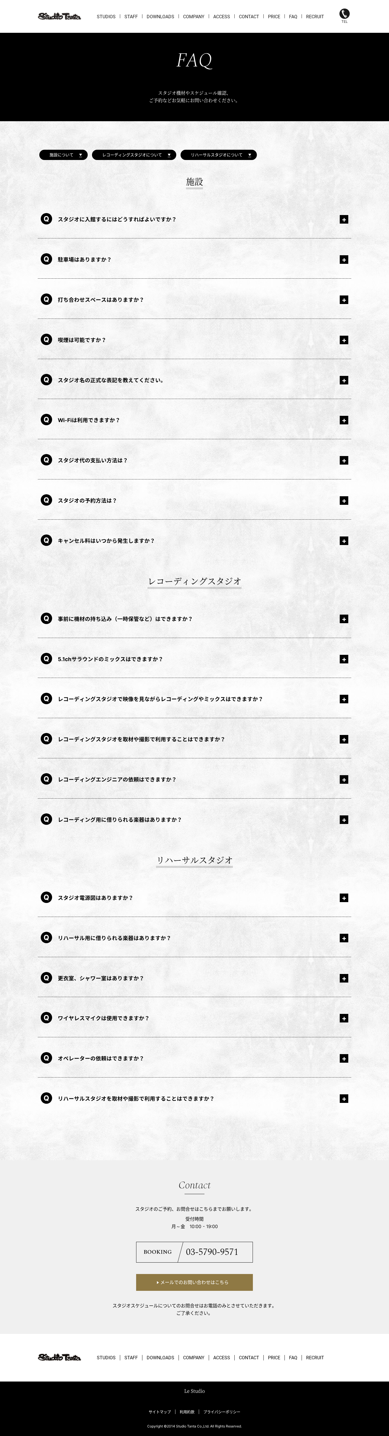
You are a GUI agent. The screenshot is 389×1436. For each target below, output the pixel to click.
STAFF (131, 16)
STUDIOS (106, 16)
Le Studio (194, 1391)
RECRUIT (315, 16)
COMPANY (193, 16)
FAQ (293, 16)
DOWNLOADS (160, 16)
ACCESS (221, 16)
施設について (61, 154)
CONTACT (249, 16)
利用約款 (187, 1411)
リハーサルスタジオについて (217, 154)
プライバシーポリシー (221, 1411)
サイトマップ (160, 1411)
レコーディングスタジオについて (132, 154)
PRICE (274, 16)
